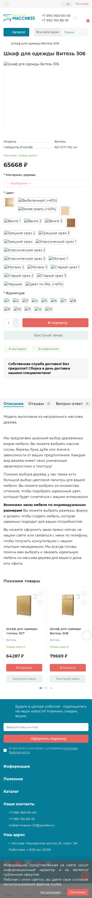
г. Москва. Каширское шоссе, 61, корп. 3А (43, 843)
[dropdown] (6, 4)
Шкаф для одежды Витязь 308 (65, 631)
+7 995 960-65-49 (56, 15)
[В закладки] (40, 593)
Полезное (13, 779)
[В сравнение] (40, 602)
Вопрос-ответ (72, 403)
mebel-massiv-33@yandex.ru (32, 825)
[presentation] (5, 636)
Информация (17, 766)
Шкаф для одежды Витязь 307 (22, 631)
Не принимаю (50, 892)
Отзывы (38, 403)
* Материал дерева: (20, 175)
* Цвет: (9, 193)
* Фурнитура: (14, 293)
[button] (40, 688)
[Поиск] (83, 32)
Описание (14, 403)
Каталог (11, 791)
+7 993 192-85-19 (55, 20)
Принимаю (78, 892)
